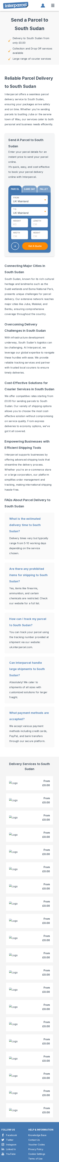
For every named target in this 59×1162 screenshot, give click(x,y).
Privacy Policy (35, 1149)
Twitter (9, 1140)
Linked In (11, 1149)
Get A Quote (35, 246)
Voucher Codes (36, 1144)
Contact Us (34, 1140)
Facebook (11, 1135)
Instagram (11, 1144)
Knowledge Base (37, 1135)
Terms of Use (35, 1158)
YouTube (11, 1154)
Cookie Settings (36, 1154)
